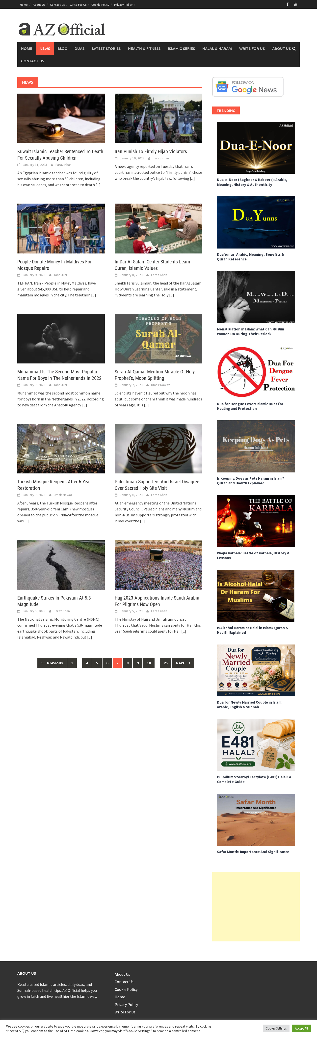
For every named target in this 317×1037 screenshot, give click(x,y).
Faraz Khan (63, 164)
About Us (39, 4)
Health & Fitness (144, 48)
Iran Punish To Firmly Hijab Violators (151, 151)
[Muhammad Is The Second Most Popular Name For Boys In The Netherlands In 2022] (61, 338)
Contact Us (57, 4)
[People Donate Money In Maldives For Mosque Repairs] (61, 227)
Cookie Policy (100, 4)
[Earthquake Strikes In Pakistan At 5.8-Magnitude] (61, 564)
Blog (62, 48)
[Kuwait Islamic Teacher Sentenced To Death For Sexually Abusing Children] (61, 117)
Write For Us (78, 4)
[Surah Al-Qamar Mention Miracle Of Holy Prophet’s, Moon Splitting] (158, 338)
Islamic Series (181, 48)
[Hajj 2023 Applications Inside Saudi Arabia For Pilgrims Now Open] (158, 564)
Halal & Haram (217, 48)
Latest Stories (106, 48)
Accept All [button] (301, 1028)
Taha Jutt (60, 275)
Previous (54, 662)
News (45, 48)
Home (24, 4)
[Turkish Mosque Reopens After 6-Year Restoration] (61, 448)
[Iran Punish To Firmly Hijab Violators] (158, 117)
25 (166, 662)
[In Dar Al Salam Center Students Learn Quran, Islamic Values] (158, 227)
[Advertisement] (256, 906)
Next (180, 662)
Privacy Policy (123, 4)
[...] (98, 184)
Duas (79, 48)
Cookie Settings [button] (276, 1028)
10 (149, 662)
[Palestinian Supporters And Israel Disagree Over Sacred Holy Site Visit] (158, 448)
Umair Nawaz (160, 385)
